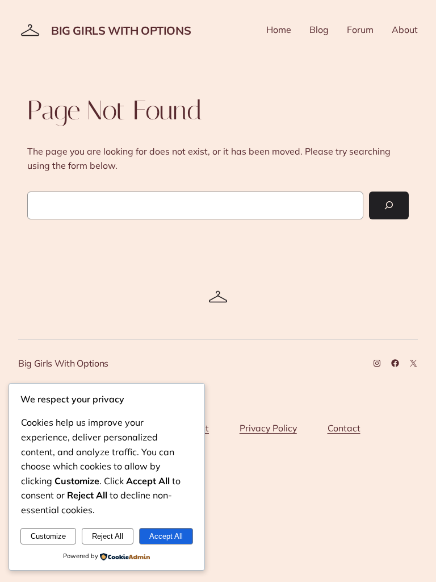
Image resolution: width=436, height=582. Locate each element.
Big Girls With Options (121, 30)
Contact (344, 428)
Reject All (107, 536)
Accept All (166, 536)
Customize (48, 536)
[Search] (389, 205)
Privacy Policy (268, 428)
